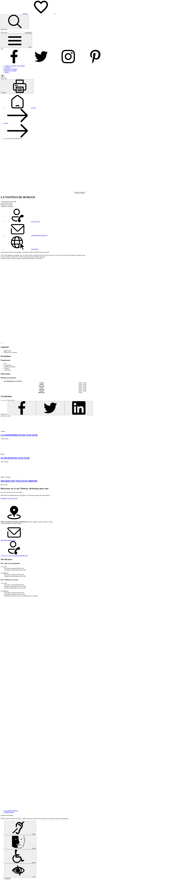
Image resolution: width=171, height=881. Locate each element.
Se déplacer (7, 67)
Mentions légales (9, 812)
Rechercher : (4, 33)
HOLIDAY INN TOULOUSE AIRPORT (19, 481)
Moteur (34, 862)
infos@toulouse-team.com (8, 540)
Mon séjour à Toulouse (10, 69)
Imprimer (3, 92)
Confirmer (7, 878)
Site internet (34, 249)
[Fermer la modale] (1, 31)
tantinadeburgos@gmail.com (39, 235)
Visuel (33, 876)
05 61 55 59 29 (35, 221)
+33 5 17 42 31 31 (6, 555)
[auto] (2, 76)
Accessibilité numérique (11, 810)
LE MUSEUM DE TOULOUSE (15, 458)
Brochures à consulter (10, 70)
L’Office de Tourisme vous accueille (14, 66)
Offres (6, 123)
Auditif (33, 834)
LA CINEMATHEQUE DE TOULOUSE (19, 435)
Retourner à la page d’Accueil (9, 498)
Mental (34, 848)
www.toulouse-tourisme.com (19, 555)
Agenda (6, 72)
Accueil (33, 108)
